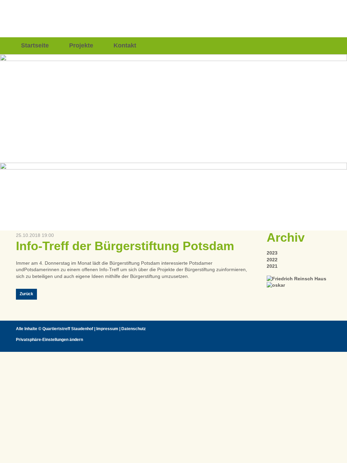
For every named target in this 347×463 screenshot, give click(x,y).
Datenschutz (133, 328)
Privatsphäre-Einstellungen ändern (49, 339)
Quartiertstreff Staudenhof (67, 328)
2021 (272, 266)
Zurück (26, 293)
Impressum (107, 328)
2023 (272, 253)
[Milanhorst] (296, 278)
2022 (272, 259)
